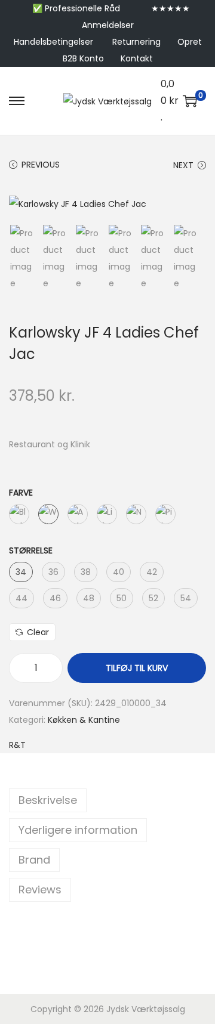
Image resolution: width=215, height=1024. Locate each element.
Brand (34, 859)
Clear (38, 632)
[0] (190, 101)
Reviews (40, 889)
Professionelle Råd (82, 8)
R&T (17, 745)
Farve (21, 493)
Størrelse (31, 550)
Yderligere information (78, 829)
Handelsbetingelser (53, 42)
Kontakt (137, 58)
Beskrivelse (48, 800)
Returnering (136, 42)
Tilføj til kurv (137, 668)
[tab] (107, 800)
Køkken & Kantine (84, 720)
